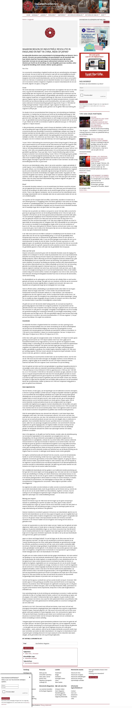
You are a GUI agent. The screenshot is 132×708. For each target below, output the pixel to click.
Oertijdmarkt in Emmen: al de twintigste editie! (100, 176)
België (57, 675)
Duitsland (58, 676)
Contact (73, 691)
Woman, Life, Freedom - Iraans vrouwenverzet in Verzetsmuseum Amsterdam (99, 159)
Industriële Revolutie (31, 658)
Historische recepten (77, 675)
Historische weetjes (76, 678)
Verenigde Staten (60, 678)
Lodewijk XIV (43, 682)
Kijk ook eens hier (61, 686)
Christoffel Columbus (45, 675)
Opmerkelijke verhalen (77, 680)
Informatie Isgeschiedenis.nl (76, 687)
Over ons (73, 693)
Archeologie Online (60, 695)
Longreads (30, 19)
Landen (43, 15)
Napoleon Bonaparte (45, 680)
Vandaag (34, 15)
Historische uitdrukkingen (78, 676)
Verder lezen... (83, 136)
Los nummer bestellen (45, 689)
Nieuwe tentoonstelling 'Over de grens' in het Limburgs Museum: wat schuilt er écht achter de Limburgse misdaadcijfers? (99, 122)
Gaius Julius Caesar (44, 676)
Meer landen (58, 682)
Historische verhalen (74, 15)
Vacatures (74, 696)
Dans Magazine (59, 691)
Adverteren (74, 695)
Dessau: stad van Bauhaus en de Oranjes (99, 139)
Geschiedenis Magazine (32, 663)
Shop (102, 15)
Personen (51, 15)
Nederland (58, 673)
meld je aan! (93, 677)
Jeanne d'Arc (42, 678)
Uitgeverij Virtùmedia (61, 696)
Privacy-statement (46, 705)
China (56, 680)
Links (72, 698)
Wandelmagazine (60, 693)
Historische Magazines (46, 686)
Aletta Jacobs (43, 673)
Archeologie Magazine (45, 691)
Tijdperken (61, 15)
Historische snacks (91, 15)
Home (28, 15)
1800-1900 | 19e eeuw (31, 653)
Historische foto (75, 673)
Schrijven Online (59, 689)
